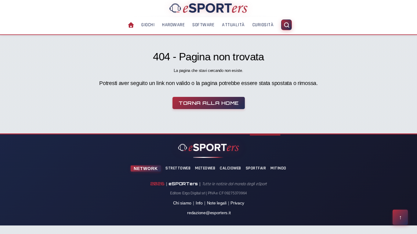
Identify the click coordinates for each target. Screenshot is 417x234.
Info (199, 202)
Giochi (147, 25)
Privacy (237, 202)
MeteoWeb (205, 168)
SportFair (256, 168)
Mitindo (278, 168)
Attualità (233, 25)
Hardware (173, 25)
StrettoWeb (177, 168)
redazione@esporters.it (208, 212)
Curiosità (263, 25)
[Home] (208, 8)
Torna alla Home (209, 103)
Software (203, 25)
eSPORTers (183, 183)
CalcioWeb (230, 168)
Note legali (217, 202)
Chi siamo (182, 202)
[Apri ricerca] (286, 25)
